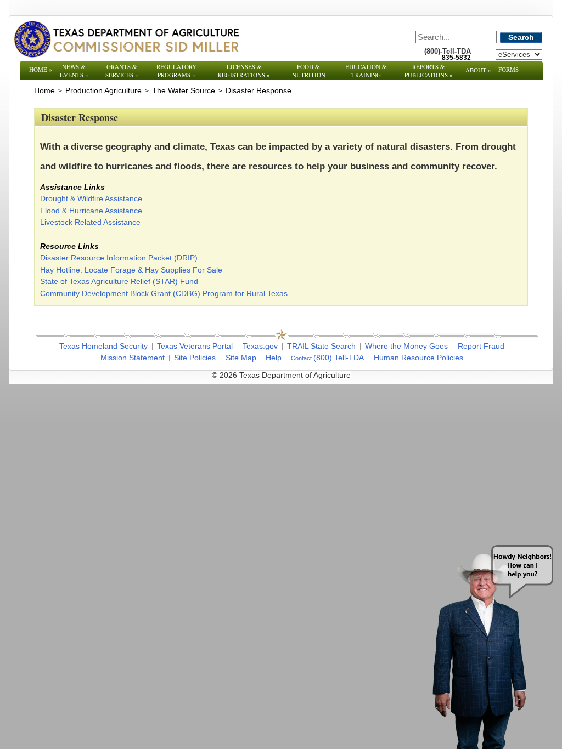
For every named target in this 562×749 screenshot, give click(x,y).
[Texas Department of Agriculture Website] (126, 39)
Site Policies (195, 357)
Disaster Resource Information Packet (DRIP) (119, 257)
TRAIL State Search (321, 346)
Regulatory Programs (176, 71)
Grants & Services (121, 71)
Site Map (241, 357)
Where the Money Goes (406, 346)
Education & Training (366, 71)
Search (521, 37)
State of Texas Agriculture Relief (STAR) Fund (119, 281)
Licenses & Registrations (244, 71)
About (478, 70)
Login (429, 375)
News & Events (74, 71)
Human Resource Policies (418, 357)
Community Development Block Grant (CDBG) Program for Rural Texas (164, 293)
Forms (508, 69)
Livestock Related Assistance (90, 222)
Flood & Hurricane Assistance (91, 210)
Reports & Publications (428, 71)
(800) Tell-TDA (338, 357)
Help (274, 357)
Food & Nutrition (308, 71)
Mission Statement (132, 357)
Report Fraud (481, 346)
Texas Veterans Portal (195, 346)
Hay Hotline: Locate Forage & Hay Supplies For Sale (131, 269)
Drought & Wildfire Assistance (91, 198)
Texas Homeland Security (103, 346)
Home (40, 69)
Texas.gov (260, 346)
